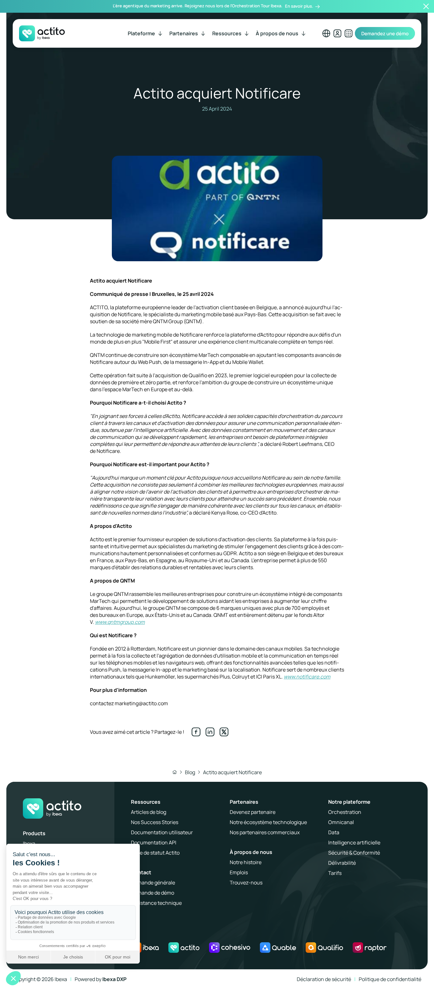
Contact (141, 872)
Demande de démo (152, 892)
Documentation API (153, 842)
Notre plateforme (349, 801)
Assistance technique (156, 902)
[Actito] (184, 947)
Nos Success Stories (154, 822)
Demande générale (153, 882)
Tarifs (335, 873)
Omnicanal (341, 822)
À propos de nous (251, 852)
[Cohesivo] (229, 947)
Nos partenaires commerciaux (265, 832)
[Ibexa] (145, 947)
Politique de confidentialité (390, 979)
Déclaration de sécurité (324, 979)
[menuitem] (145, 33)
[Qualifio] (324, 947)
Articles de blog (148, 811)
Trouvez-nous (246, 882)
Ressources (145, 801)
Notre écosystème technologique (268, 822)
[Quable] (278, 947)
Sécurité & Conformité (354, 852)
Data (333, 832)
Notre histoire (245, 862)
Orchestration (344, 811)
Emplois (239, 872)
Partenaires (244, 801)
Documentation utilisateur (162, 832)
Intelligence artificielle (354, 842)
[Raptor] (370, 947)
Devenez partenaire (252, 811)
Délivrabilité (342, 862)
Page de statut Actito (155, 852)
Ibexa (29, 843)
